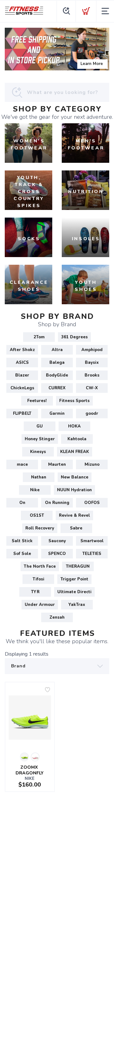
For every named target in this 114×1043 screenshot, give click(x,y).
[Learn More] (57, 49)
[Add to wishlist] (47, 690)
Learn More (91, 64)
